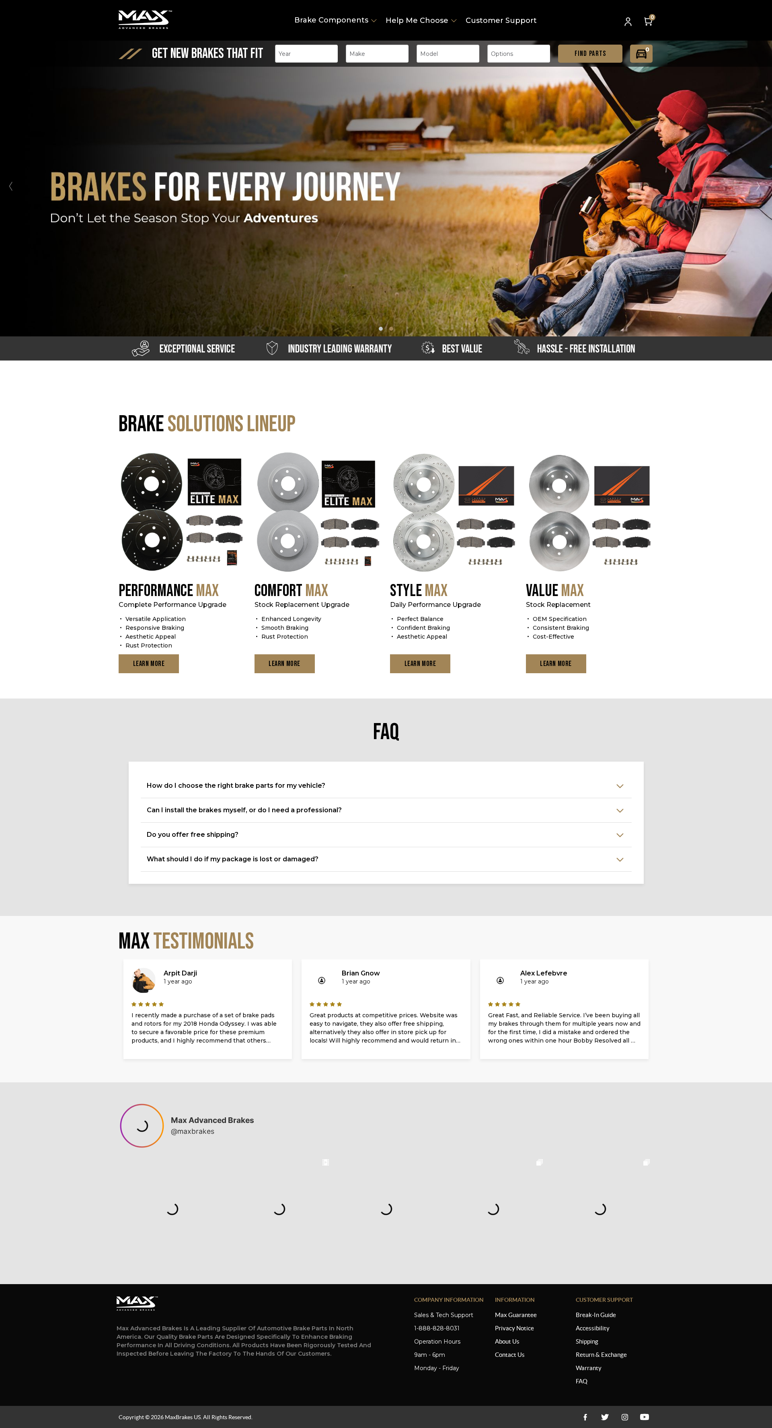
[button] (761, 186)
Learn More (149, 664)
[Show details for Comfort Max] (318, 513)
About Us (507, 1341)
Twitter (605, 1417)
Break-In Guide (596, 1314)
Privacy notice (514, 1328)
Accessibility (593, 1328)
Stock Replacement (558, 604)
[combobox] (306, 54)
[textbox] (287, 53)
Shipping (587, 1341)
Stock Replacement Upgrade (302, 604)
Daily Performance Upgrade (435, 604)
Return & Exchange (601, 1354)
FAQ (581, 1381)
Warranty (589, 1367)
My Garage (641, 54)
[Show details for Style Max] (454, 513)
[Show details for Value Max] (590, 513)
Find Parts (590, 53)
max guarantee (516, 1314)
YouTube (625, 1417)
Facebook (585, 1417)
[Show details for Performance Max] (182, 513)
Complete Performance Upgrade (172, 604)
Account (629, 22)
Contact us (510, 1354)
